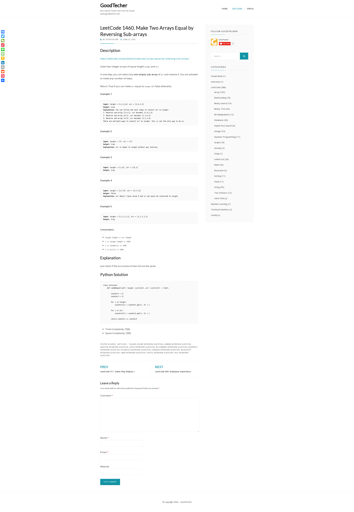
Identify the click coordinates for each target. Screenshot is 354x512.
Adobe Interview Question (150, 344)
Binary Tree (219, 108)
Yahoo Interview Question (159, 353)
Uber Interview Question (133, 353)
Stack (216, 181)
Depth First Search (223, 125)
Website (104, 466)
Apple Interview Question (142, 347)
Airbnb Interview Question (177, 344)
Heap (216, 153)
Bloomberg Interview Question (171, 347)
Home (225, 8)
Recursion (219, 170)
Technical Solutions (220, 209)
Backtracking (220, 97)
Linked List (219, 159)
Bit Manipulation (221, 114)
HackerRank (216, 76)
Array (113, 344)
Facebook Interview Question (135, 350)
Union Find (219, 198)
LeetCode (237, 8)
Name (104, 437)
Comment (106, 395)
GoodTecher (113, 5)
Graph (217, 142)
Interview (215, 81)
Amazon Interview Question (114, 347)
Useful (250, 8)
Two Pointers (220, 192)
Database (218, 120)
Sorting (217, 176)
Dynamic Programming (225, 136)
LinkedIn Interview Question (166, 350)
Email (104, 452)
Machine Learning (219, 204)
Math (216, 164)
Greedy (217, 148)
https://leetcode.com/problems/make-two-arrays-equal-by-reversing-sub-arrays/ (144, 58)
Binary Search (220, 103)
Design (217, 131)
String (217, 187)
